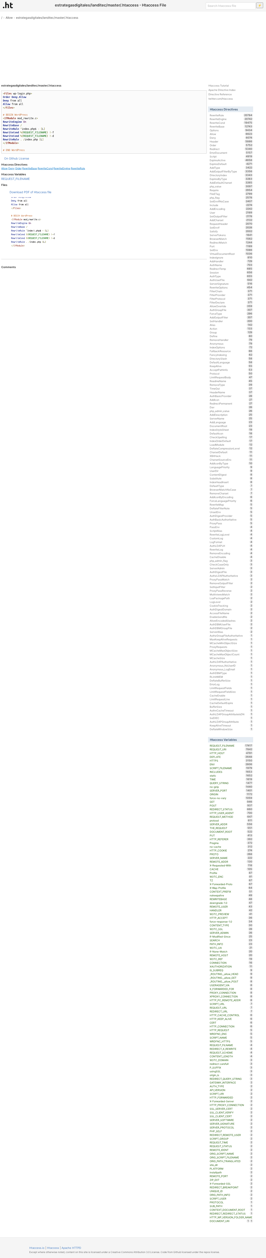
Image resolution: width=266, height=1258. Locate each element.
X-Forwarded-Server (231, 1101)
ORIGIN (231, 794)
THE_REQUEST (231, 828)
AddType (231, 167)
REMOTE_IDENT (231, 1150)
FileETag (231, 193)
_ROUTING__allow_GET (231, 977)
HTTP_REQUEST (231, 1030)
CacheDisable (231, 557)
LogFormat (231, 542)
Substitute (231, 478)
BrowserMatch (231, 238)
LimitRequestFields (231, 688)
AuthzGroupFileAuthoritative (231, 635)
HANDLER (231, 910)
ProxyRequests (231, 646)
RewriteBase (29, 168)
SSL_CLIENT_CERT (231, 1116)
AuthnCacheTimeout (231, 710)
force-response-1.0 (231, 921)
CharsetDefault (231, 452)
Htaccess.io (36, 1247)
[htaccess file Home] (8, 5)
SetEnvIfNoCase (231, 201)
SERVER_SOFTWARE (231, 1120)
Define (231, 336)
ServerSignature (231, 283)
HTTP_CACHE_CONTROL (231, 1015)
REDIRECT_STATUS (231, 809)
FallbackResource (231, 351)
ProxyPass (231, 523)
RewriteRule (78, 168)
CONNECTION (231, 962)
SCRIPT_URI (231, 1093)
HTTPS (231, 760)
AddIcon (231, 399)
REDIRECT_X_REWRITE (231, 1048)
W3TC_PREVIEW (231, 914)
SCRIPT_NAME (231, 1037)
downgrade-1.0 (231, 902)
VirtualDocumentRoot (231, 253)
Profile (231, 873)
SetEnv (231, 250)
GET (231, 801)
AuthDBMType (231, 673)
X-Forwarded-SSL (231, 1183)
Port (231, 246)
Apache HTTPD (71, 1247)
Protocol (231, 373)
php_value (231, 186)
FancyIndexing (231, 354)
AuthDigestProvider (231, 515)
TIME (231, 779)
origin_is (231, 1075)
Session (231, 272)
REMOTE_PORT (231, 1176)
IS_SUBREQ (231, 970)
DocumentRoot (231, 426)
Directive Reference (220, 94)
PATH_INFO (231, 944)
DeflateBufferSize (231, 680)
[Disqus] (104, 326)
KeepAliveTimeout (231, 725)
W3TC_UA (231, 947)
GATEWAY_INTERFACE (231, 1082)
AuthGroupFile (231, 310)
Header (231, 141)
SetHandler (231, 321)
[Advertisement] (133, 50)
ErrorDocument (231, 152)
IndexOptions (231, 347)
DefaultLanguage (231, 362)
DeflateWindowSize (231, 729)
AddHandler (231, 261)
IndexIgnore (231, 257)
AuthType (231, 276)
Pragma (231, 843)
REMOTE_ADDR (231, 861)
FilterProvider (231, 295)
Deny (11, 168)
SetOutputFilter (231, 216)
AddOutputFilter (231, 317)
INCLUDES (231, 771)
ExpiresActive (231, 160)
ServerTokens (231, 235)
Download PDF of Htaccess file (30, 192)
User (231, 212)
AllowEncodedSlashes (231, 620)
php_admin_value (231, 411)
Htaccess (53, 1247)
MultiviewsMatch (231, 594)
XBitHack (231, 456)
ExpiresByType (231, 179)
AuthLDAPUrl (231, 545)
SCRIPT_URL (231, 1004)
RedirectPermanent (231, 403)
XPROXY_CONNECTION (231, 996)
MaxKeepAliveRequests (231, 639)
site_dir (231, 1164)
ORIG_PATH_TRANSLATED (231, 1161)
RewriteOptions (231, 287)
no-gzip (231, 786)
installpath (231, 1172)
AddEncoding (231, 208)
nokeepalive (231, 895)
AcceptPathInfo (231, 369)
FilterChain (231, 291)
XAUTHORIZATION (231, 966)
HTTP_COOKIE (231, 850)
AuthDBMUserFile (231, 624)
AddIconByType (231, 463)
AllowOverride (231, 306)
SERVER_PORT (231, 790)
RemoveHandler (231, 339)
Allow (9, 17)
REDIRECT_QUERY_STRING (231, 1078)
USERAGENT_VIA (231, 985)
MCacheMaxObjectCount (231, 654)
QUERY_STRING (231, 783)
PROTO (231, 854)
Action (231, 328)
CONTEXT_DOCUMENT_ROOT (231, 1209)
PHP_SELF (231, 1131)
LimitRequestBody (231, 377)
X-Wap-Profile (231, 887)
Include (231, 205)
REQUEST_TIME (231, 1142)
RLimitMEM (231, 676)
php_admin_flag (231, 560)
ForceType (231, 313)
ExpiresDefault (231, 164)
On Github (11, 158)
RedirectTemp (231, 268)
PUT (231, 835)
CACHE (231, 869)
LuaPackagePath (231, 598)
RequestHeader (231, 223)
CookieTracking (231, 605)
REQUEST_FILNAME (231, 1045)
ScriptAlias (231, 530)
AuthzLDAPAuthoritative (231, 575)
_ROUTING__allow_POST (231, 981)
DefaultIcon (231, 433)
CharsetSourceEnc (231, 459)
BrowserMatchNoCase (231, 489)
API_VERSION (231, 1090)
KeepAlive (231, 366)
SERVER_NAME (231, 858)
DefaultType (231, 485)
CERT (231, 1022)
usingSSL (231, 1071)
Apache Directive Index (221, 90)
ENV (231, 764)
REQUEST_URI (231, 749)
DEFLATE (231, 756)
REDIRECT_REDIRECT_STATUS (231, 1213)
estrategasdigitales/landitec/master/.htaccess (47, 17)
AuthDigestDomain (231, 609)
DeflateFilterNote (231, 508)
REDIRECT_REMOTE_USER (231, 1135)
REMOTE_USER (231, 906)
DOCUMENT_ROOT (231, 831)
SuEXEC (231, 718)
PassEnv (231, 527)
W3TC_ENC (231, 876)
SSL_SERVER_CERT (231, 1108)
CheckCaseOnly (231, 564)
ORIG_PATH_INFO (231, 1194)
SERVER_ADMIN (231, 932)
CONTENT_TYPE (231, 925)
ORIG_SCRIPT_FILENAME (231, 1157)
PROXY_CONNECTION (231, 992)
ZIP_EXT (231, 1179)
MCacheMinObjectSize (231, 643)
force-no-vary (231, 798)
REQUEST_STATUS (231, 1146)
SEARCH (231, 940)
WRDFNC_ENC (231, 1033)
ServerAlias (231, 631)
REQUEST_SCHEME (231, 1052)
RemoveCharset (231, 493)
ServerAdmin (231, 568)
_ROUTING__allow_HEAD (231, 974)
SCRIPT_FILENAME (231, 768)
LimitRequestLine (231, 699)
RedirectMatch (231, 242)
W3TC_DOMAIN (231, 1060)
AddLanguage (231, 422)
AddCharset (231, 220)
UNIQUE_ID (231, 1191)
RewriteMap (231, 504)
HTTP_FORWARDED (231, 1097)
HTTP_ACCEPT (231, 917)
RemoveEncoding (231, 553)
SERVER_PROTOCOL (231, 1127)
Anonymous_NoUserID (231, 665)
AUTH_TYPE (231, 1086)
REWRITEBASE (231, 899)
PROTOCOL (231, 1202)
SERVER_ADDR (231, 824)
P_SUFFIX (231, 1067)
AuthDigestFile (231, 572)
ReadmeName (231, 381)
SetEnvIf (231, 227)
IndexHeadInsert (231, 482)
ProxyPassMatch (231, 579)
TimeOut (231, 388)
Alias (231, 325)
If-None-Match (231, 951)
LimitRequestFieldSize (231, 691)
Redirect (231, 149)
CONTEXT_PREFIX (231, 891)
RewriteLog (231, 549)
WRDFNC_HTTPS (231, 1041)
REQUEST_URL (231, 1007)
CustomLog (231, 538)
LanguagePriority (231, 467)
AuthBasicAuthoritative (231, 519)
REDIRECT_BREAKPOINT (231, 1187)
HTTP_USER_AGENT (231, 813)
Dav (231, 407)
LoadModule (231, 444)
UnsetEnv (231, 512)
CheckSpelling (231, 437)
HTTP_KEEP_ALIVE (231, 1019)
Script (231, 156)
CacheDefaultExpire (231, 703)
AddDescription (231, 414)
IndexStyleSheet (231, 429)
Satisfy (231, 231)
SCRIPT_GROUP (231, 1138)
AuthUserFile (231, 280)
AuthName (231, 265)
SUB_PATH (231, 1206)
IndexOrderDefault (231, 441)
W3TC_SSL (231, 929)
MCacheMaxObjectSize (231, 650)
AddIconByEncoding (231, 497)
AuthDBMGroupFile (231, 628)
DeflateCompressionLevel (231, 448)
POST (231, 805)
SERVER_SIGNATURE (231, 1123)
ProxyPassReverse (231, 590)
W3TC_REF (231, 959)
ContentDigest (231, 474)
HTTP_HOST (231, 753)
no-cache (231, 846)
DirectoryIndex (231, 175)
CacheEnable (231, 695)
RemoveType (231, 384)
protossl (231, 820)
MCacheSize (231, 658)
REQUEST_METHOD (231, 816)
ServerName (231, 418)
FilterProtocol (231, 298)
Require (231, 190)
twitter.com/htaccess (220, 98)
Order (18, 168)
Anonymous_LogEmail (231, 669)
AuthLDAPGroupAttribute (231, 721)
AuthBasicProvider (231, 396)
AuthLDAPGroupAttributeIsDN (231, 714)
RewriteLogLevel (231, 534)
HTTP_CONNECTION (231, 1026)
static (231, 775)
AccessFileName (231, 613)
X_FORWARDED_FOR (231, 989)
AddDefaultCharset (231, 182)
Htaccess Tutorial (218, 85)
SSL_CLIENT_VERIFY (231, 1112)
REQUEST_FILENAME (15, 179)
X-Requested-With (231, 865)
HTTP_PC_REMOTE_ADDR (231, 1000)
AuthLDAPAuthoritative (231, 661)
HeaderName (231, 392)
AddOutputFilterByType (231, 171)
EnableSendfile (231, 616)
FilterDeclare (231, 302)
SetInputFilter (231, 587)
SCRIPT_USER (231, 1198)
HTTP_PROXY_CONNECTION (231, 1105)
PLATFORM (231, 1168)
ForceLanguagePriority (231, 500)
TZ (231, 880)
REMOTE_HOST (231, 955)
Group (231, 332)
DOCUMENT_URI (229, 1221)
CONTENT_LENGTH (231, 1056)
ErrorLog (231, 684)
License (24, 158)
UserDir (231, 471)
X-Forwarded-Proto (231, 884)
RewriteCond (45, 168)
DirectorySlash (231, 358)
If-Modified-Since (231, 936)
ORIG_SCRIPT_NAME (231, 1153)
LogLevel (231, 602)
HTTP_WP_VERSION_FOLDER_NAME (231, 1217)
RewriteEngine (61, 168)
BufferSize (231, 706)
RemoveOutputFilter (231, 583)
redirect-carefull (231, 1063)
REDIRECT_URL (231, 1011)
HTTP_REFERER (231, 839)
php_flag (231, 197)
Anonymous (231, 343)
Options (231, 130)
